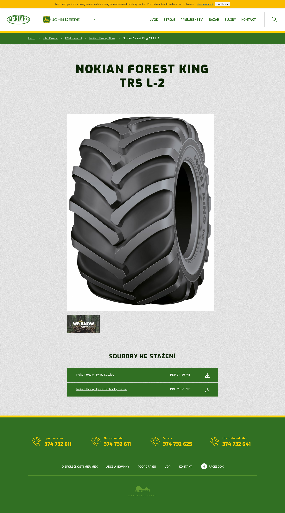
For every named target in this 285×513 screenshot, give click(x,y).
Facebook (216, 467)
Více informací (205, 4)
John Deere (50, 38)
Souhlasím (223, 4)
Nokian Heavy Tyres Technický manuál (101, 389)
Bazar (214, 20)
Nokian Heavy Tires (102, 38)
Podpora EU (147, 467)
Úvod (153, 20)
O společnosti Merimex (80, 467)
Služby (230, 20)
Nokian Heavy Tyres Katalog (95, 374)
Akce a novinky (117, 467)
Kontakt (248, 20)
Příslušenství (192, 20)
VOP (167, 467)
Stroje (169, 20)
